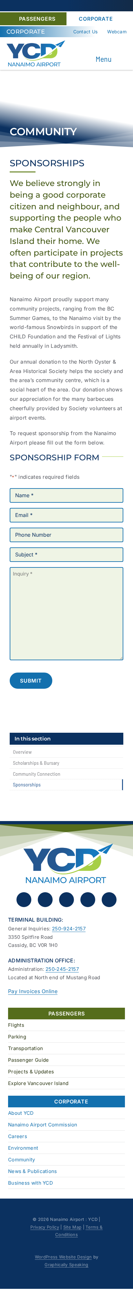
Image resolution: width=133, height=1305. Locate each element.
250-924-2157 (69, 929)
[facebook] (24, 900)
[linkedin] (88, 900)
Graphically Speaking (66, 1264)
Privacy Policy (44, 1227)
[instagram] (45, 900)
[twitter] (66, 900)
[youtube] (109, 900)
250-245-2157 (62, 969)
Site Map (72, 1227)
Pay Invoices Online (32, 991)
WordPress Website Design (63, 1256)
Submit (31, 680)
